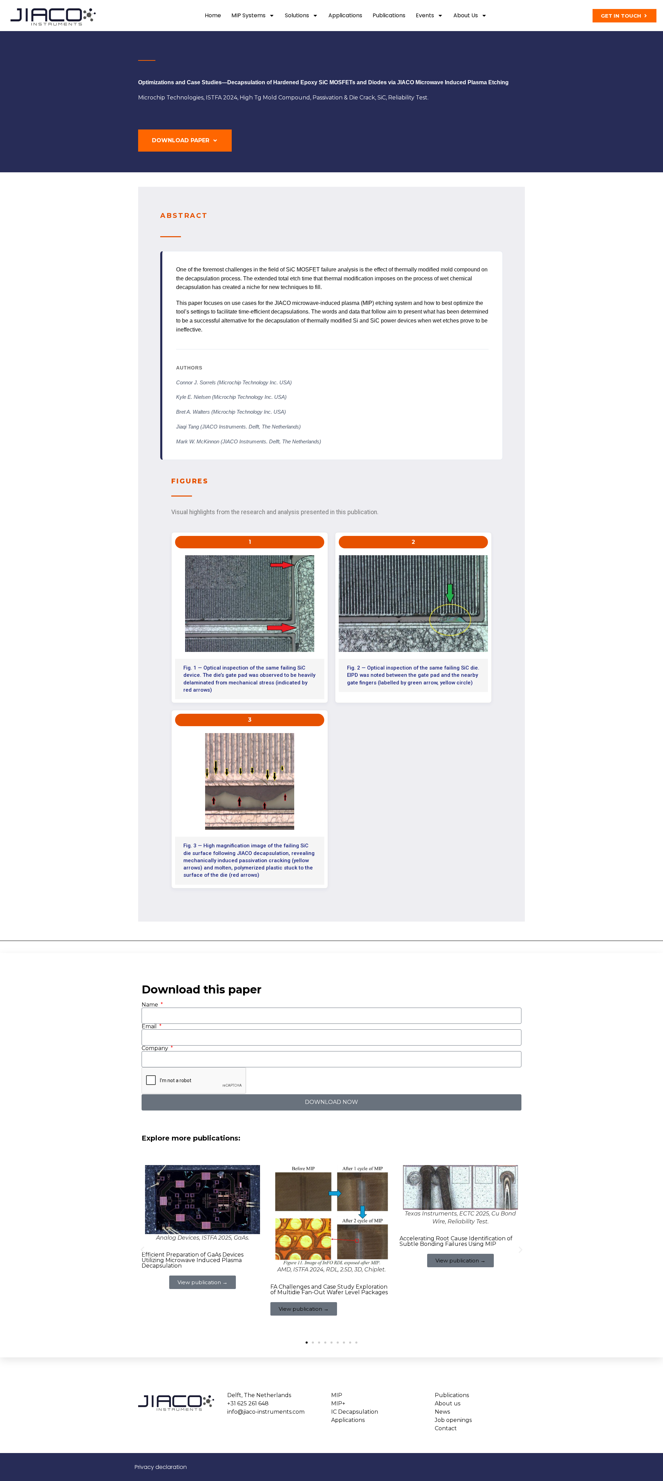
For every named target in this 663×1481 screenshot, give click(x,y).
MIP (336, 1395)
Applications (345, 15)
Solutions (297, 15)
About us (465, 15)
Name (151, 1005)
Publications (389, 15)
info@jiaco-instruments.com (266, 1411)
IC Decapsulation (354, 1411)
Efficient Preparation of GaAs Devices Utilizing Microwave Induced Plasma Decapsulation (192, 1260)
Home (213, 15)
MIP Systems (248, 15)
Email (150, 1026)
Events (425, 15)
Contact (446, 1428)
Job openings (453, 1420)
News (442, 1411)
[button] (142, 1250)
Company (156, 1048)
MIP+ (338, 1403)
